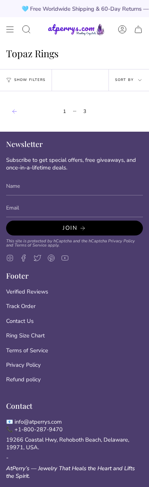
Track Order (21, 306)
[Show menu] (10, 29)
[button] (26, 29)
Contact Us (20, 321)
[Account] (122, 29)
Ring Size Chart (25, 335)
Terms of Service (31, 245)
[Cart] (138, 29)
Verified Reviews (27, 291)
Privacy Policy (121, 241)
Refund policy (23, 379)
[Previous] (33, 111)
